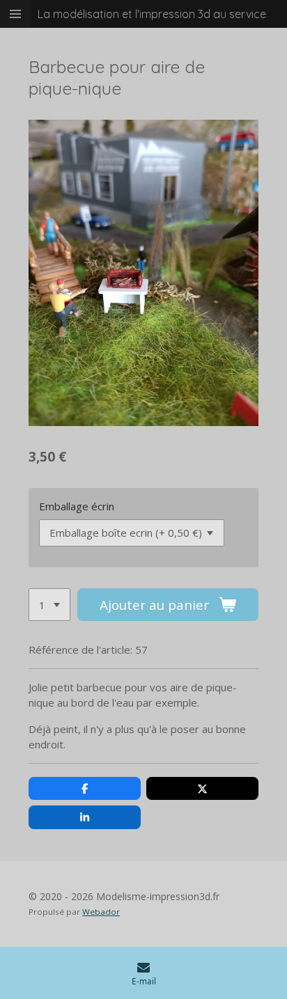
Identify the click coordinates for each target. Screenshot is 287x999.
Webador (101, 911)
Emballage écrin (76, 506)
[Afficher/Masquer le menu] (15, 14)
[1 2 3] (49, 604)
